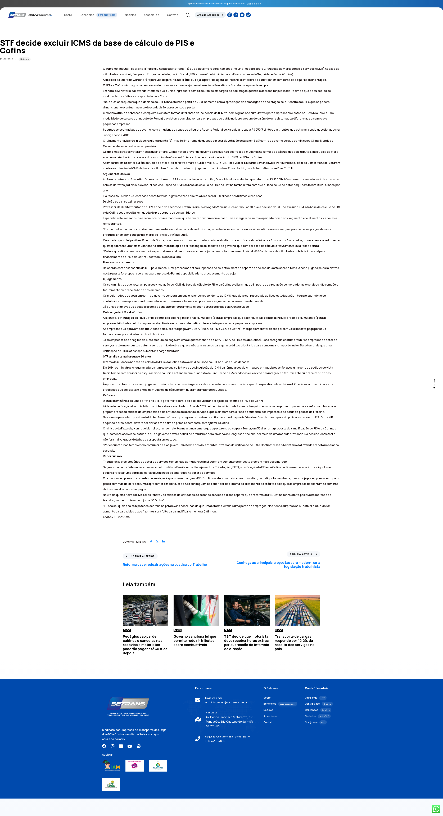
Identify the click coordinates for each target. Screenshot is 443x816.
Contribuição (318, 703)
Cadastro (317, 716)
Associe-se (151, 15)
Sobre (68, 15)
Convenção (317, 710)
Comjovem (315, 722)
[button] (186, 15)
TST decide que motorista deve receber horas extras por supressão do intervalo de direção (246, 642)
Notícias (130, 15)
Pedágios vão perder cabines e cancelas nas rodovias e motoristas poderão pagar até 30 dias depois (145, 644)
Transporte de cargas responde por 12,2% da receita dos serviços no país (295, 642)
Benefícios (97, 15)
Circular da (315, 697)
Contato (172, 15)
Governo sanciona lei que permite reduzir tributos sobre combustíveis (195, 640)
